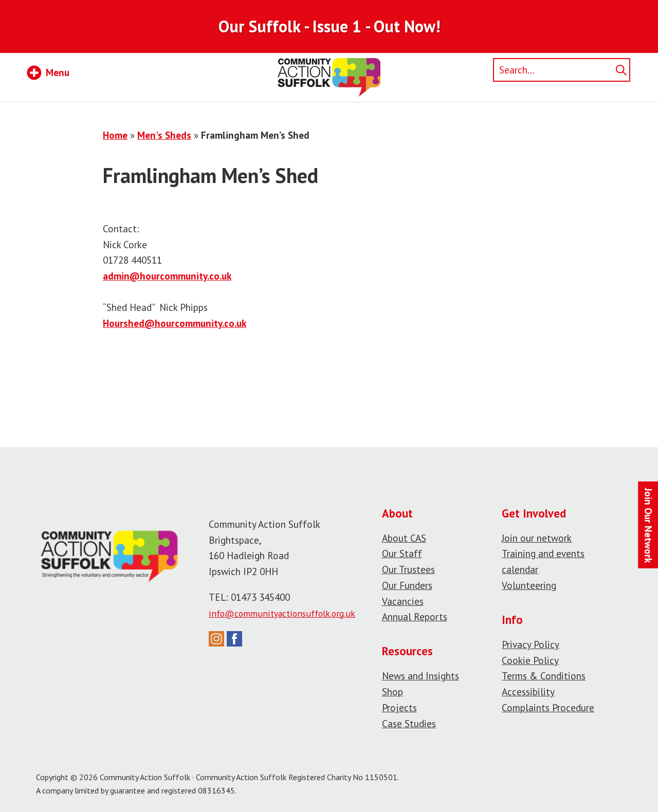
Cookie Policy (530, 660)
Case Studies (409, 723)
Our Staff (402, 553)
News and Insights (420, 675)
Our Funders (407, 585)
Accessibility (528, 691)
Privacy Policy (530, 644)
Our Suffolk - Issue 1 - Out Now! (329, 26)
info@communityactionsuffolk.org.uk (282, 613)
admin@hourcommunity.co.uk (167, 275)
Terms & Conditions (544, 675)
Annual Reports (414, 616)
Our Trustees (408, 569)
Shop (392, 691)
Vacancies (403, 601)
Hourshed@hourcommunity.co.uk (174, 323)
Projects (399, 707)
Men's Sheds (164, 134)
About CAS (404, 537)
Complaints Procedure (548, 707)
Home (115, 134)
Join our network (537, 537)
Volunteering (529, 585)
